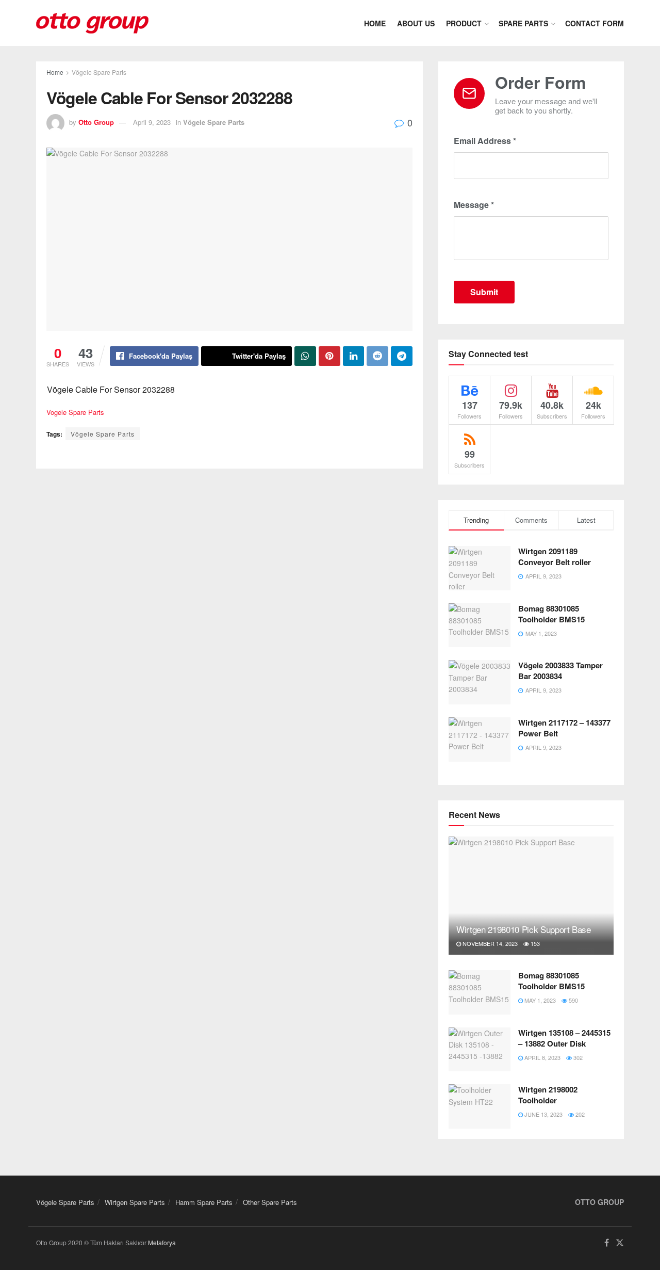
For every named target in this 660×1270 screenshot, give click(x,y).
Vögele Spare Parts (99, 72)
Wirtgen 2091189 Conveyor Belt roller (554, 556)
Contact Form (594, 23)
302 (577, 1057)
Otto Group (96, 122)
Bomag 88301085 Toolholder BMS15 (551, 614)
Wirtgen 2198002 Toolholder (548, 1095)
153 (534, 943)
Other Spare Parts (270, 1202)
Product (464, 23)
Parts (96, 412)
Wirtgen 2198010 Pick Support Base (523, 929)
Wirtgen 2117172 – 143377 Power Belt (564, 728)
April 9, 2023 (152, 122)
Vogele (56, 412)
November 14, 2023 (489, 943)
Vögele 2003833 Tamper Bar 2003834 (560, 671)
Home (375, 23)
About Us (416, 23)
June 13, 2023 (543, 1114)
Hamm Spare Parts (204, 1202)
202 (579, 1114)
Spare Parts (523, 23)
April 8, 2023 (541, 1057)
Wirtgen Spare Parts (135, 1202)
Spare (77, 412)
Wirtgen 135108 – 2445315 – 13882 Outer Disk (564, 1038)
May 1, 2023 (539, 1000)
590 (572, 1000)
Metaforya (162, 1242)
